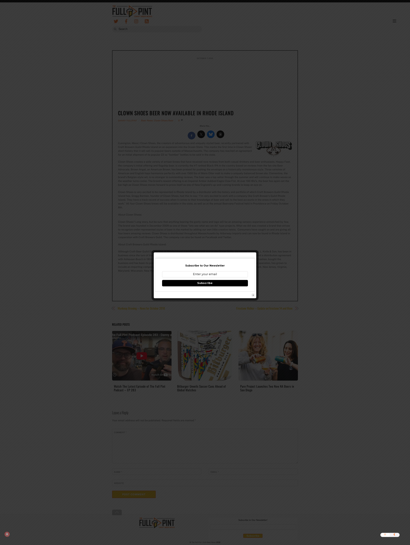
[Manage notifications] (7, 534)
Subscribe (205, 283)
